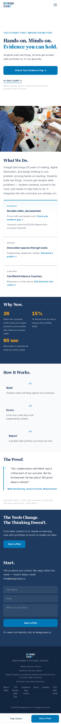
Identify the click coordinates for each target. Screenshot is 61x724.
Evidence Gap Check (26, 690)
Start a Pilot (14, 544)
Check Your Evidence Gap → (30, 70)
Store (36, 687)
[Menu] (55, 5)
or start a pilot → (12, 80)
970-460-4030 (55, 690)
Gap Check (16, 718)
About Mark (6, 689)
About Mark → (32, 503)
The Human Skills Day (15, 692)
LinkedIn (45, 687)
